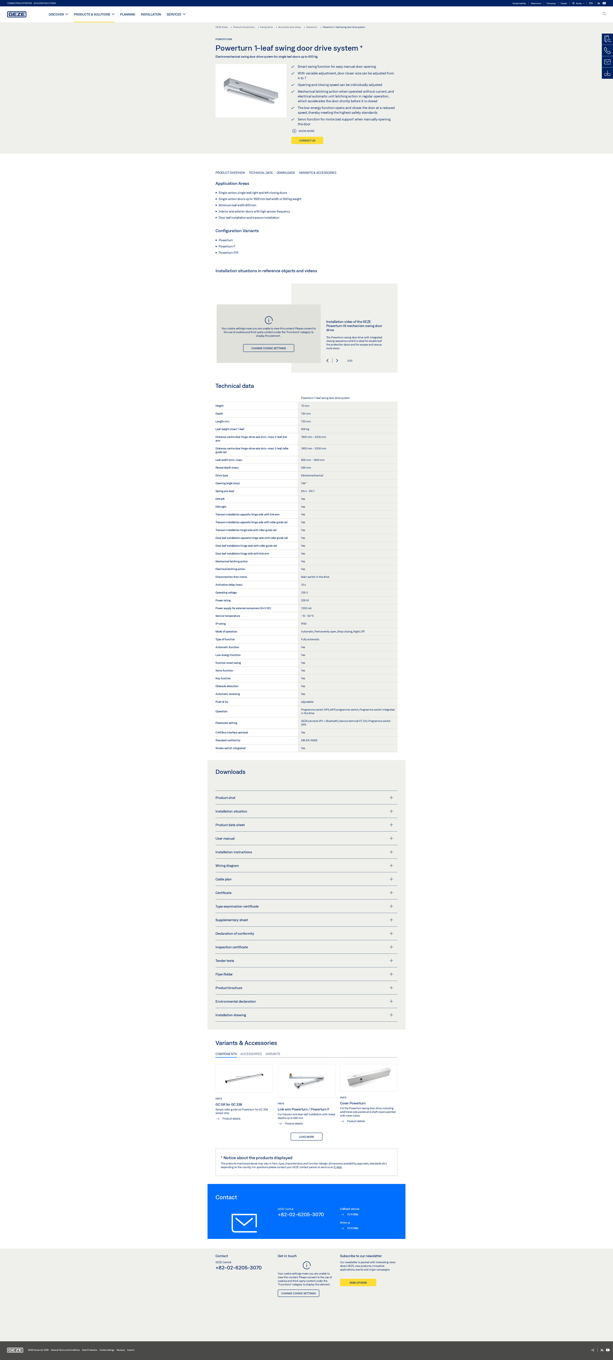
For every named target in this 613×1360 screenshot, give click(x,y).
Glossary (121, 1350)
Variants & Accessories (317, 172)
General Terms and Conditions (65, 1350)
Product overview (230, 172)
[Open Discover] (66, 14)
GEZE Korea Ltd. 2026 (38, 1350)
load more (306, 1136)
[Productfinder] (607, 39)
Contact (222, 1256)
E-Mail (338, 1167)
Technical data (261, 172)
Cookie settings (107, 1350)
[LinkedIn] (599, 3)
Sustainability (519, 3)
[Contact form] (607, 61)
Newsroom (536, 3)
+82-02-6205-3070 (301, 1214)
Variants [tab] (272, 1054)
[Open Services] (184, 14)
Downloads (286, 172)
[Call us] (607, 50)
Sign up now (358, 1282)
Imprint (130, 1350)
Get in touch (287, 1256)
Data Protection (89, 1350)
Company (551, 3)
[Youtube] (604, 3)
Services (174, 14)
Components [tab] (226, 1054)
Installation (151, 14)
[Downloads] (607, 73)
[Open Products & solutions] (113, 14)
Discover (56, 14)
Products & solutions (92, 14)
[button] (578, 3)
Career (564, 3)
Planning (127, 14)
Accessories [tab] (251, 1054)
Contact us (307, 140)
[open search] (604, 14)
